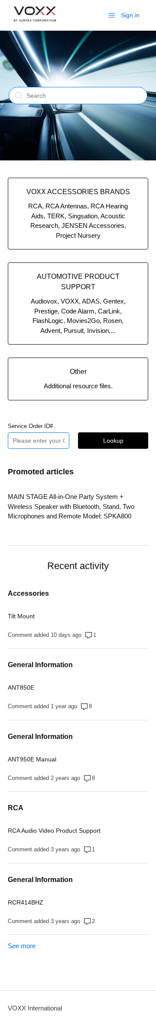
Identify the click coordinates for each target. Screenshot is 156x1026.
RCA (15, 808)
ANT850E (21, 687)
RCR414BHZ (25, 902)
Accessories (28, 593)
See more (22, 945)
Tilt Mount (21, 616)
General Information (40, 664)
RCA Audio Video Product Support (54, 830)
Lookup (113, 440)
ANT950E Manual (32, 759)
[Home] (35, 25)
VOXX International (35, 1008)
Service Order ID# (30, 426)
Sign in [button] (130, 15)
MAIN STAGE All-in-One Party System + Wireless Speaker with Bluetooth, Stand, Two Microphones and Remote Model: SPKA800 (71, 506)
